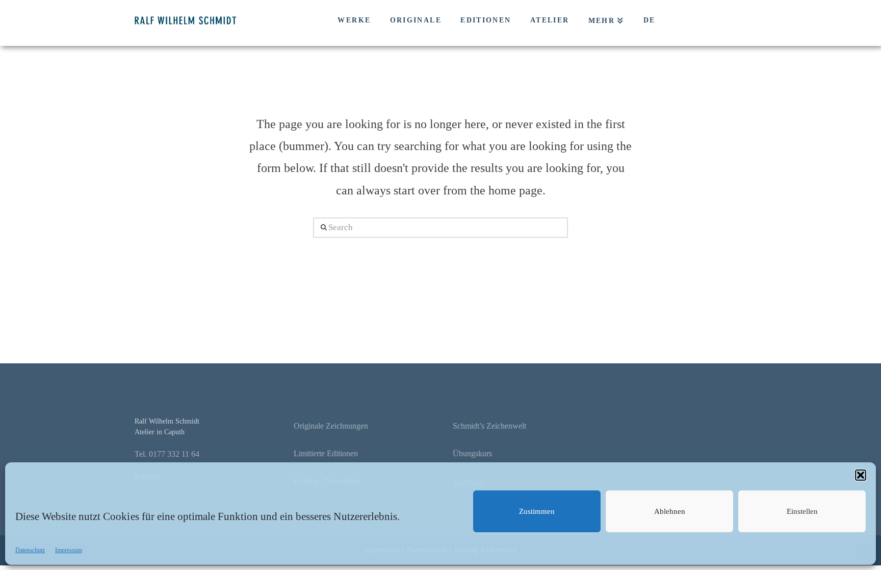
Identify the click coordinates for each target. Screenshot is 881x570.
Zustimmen (537, 511)
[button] (861, 475)
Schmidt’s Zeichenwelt (489, 426)
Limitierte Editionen (326, 453)
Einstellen (802, 511)
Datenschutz (30, 550)
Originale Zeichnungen (331, 426)
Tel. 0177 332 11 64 (167, 454)
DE (649, 20)
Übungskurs (472, 453)
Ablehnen (669, 511)
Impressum (68, 550)
